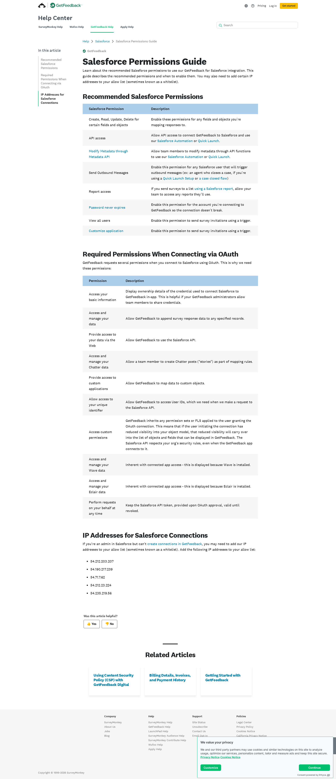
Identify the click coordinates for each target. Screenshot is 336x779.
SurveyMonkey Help (160, 722)
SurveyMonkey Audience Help (166, 735)
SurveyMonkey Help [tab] (50, 27)
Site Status (199, 722)
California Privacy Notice (251, 735)
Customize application (106, 231)
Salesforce (102, 41)
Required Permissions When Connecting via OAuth (53, 81)
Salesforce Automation (175, 141)
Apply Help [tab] (127, 27)
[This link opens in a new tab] (252, 6)
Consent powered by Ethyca (311, 775)
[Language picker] (246, 6)
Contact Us (199, 731)
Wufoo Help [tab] (77, 27)
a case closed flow (213, 178)
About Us (110, 726)
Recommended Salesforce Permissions (51, 64)
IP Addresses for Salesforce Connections (52, 98)
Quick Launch (208, 141)
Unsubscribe (199, 726)
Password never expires (107, 207)
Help (86, 41)
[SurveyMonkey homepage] (42, 6)
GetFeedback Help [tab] (102, 27)
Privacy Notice (210, 757)
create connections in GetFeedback (174, 544)
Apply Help (155, 749)
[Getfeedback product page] (66, 6)
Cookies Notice (230, 757)
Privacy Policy (244, 726)
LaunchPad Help (158, 731)
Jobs (107, 731)
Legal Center (244, 722)
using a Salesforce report (213, 188)
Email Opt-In (200, 735)
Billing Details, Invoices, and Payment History (170, 677)
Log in (273, 6)
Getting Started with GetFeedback (223, 677)
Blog (106, 735)
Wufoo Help (155, 744)
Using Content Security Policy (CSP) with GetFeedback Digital (113, 680)
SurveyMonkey (113, 722)
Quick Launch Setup (178, 178)
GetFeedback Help (159, 726)
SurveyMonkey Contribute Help (167, 740)
